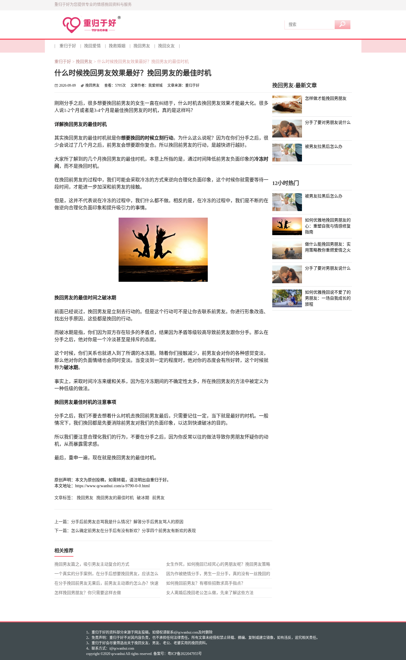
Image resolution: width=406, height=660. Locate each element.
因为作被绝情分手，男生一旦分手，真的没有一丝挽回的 (218, 574)
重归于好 (67, 46)
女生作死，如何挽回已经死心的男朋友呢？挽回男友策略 (218, 564)
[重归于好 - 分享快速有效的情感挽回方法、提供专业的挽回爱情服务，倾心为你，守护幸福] (97, 25)
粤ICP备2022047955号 (185, 654)
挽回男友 (141, 46)
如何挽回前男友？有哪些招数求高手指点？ (205, 583)
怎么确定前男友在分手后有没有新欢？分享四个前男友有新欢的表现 (133, 530)
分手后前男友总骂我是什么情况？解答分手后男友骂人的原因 (127, 522)
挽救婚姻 (117, 46)
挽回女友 (166, 46)
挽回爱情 (92, 46)
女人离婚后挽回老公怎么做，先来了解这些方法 (210, 593)
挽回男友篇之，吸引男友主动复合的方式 (91, 564)
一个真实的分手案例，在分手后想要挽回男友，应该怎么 (106, 574)
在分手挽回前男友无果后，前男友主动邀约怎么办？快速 (106, 583)
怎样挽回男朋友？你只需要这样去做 (87, 593)
